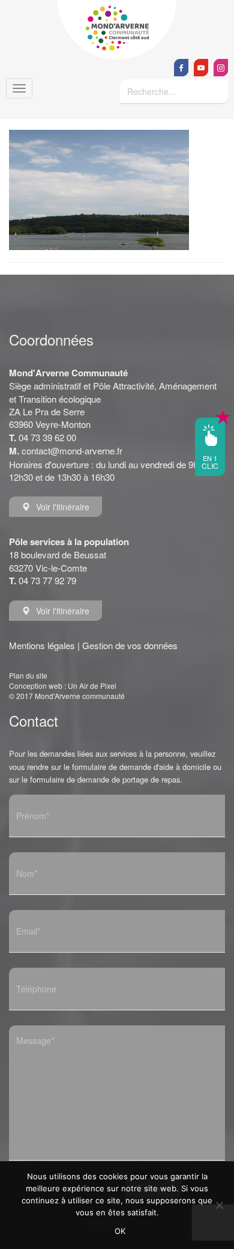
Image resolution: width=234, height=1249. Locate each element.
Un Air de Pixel (92, 685)
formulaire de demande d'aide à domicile (141, 766)
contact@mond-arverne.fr (72, 450)
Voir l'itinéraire (62, 507)
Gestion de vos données (130, 645)
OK (120, 1231)
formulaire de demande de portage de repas (105, 779)
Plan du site (28, 675)
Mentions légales (42, 645)
